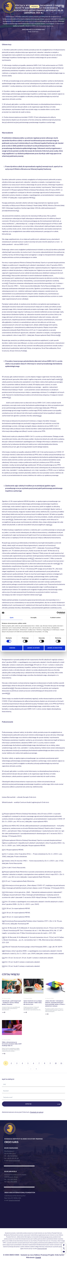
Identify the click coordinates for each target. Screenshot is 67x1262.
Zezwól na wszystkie (54, 648)
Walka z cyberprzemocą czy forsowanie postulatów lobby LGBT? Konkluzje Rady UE (12, 1043)
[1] (34, 198)
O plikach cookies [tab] (55, 617)
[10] (61, 379)
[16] (58, 548)
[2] (18, 211)
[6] (55, 286)
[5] (7, 283)
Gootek (38, 1257)
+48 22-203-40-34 (12, 1158)
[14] (11, 519)
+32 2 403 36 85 (12, 1181)
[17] (32, 558)
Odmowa (12, 648)
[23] (8, 693)
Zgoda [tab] (11, 617)
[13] (48, 509)
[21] (42, 685)
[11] (9, 397)
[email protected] (42, 1248)
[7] (27, 299)
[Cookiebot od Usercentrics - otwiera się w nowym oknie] (58, 613)
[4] (10, 275)
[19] (40, 595)
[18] (58, 563)
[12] (39, 416)
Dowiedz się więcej (36, 1112)
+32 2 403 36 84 (12, 1179)
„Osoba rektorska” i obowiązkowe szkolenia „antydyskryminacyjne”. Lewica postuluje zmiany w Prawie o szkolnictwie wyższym (55, 1003)
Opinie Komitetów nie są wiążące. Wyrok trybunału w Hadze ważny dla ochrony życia (33, 1002)
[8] (59, 335)
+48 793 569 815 (12, 1156)
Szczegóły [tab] (34, 617)
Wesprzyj (34, 6)
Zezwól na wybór (33, 648)
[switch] (25, 641)
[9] (26, 351)
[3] (27, 268)
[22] (12, 688)
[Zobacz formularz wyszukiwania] (59, 6)
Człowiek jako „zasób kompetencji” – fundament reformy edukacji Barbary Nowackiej (11, 1002)
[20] (31, 665)
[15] (50, 525)
